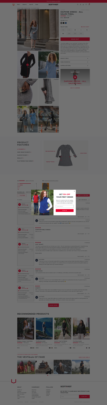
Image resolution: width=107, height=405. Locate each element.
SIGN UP (64, 210)
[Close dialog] (74, 191)
